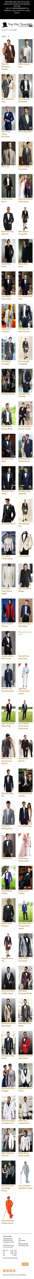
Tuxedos (10, 30)
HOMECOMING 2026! (23, 1245)
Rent (6, 30)
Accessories (21, 1240)
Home (3, 30)
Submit (25, 1264)
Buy (19, 1242)
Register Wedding (23, 1244)
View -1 (4, 36)
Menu (30, 23)
